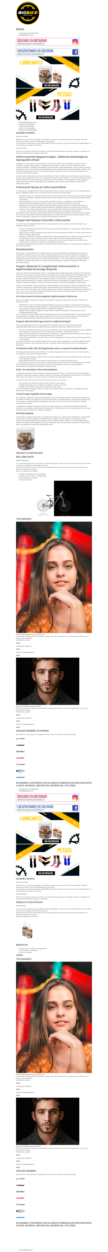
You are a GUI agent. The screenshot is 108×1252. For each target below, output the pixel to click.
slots (17, 1250)
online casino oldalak (22, 291)
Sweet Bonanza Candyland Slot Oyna (27, 1233)
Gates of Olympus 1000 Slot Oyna (26, 1229)
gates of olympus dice (22, 1248)
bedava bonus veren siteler (24, 1244)
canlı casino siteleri (21, 1235)
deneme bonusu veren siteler (24, 1238)
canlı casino (19, 1237)
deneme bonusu (21, 1242)
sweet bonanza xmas (22, 1246)
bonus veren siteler (21, 1240)
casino (18, 1231)
